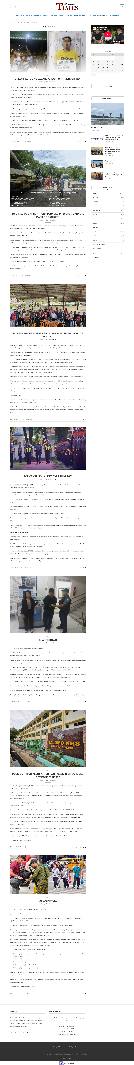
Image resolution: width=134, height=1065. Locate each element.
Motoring (108, 227)
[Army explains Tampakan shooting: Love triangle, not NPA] (97, 176)
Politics (54, 16)
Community (37, 16)
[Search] (122, 6)
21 (112, 67)
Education (108, 201)
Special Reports (79, 16)
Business (29, 16)
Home (17, 16)
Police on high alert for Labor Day (48, 476)
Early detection (109, 161)
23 (122, 67)
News (22, 16)
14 (112, 64)
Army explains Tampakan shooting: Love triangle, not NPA (113, 174)
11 (98, 64)
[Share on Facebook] (78, 142)
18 (98, 67)
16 (122, 64)
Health (89, 16)
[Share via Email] (85, 142)
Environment (114, 16)
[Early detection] (97, 164)
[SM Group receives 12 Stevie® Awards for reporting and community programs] (97, 139)
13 (107, 64)
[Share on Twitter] (81, 142)
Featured (108, 214)
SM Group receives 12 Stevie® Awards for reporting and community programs (114, 137)
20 (107, 67)
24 (93, 71)
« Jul (107, 77)
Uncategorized (108, 257)
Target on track (97, 128)
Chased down (48, 640)
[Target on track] (107, 114)
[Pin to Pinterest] (83, 142)
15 (117, 64)
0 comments (28, 141)
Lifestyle (46, 16)
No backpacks (47, 901)
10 (93, 64)
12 (103, 64)
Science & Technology (100, 16)
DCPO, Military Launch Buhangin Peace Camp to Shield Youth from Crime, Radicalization (112, 150)
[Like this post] (76, 142)
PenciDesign (83, 1054)
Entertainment (108, 206)
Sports (61, 16)
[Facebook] (11, 6)
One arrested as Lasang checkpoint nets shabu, (48, 78)
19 (103, 67)
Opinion (69, 16)
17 (93, 67)
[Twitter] (15, 6)
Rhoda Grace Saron (51, 81)
